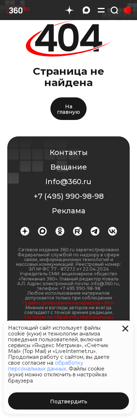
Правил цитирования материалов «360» (68, 303)
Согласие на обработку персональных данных (68, 319)
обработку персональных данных (45, 366)
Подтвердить (68, 401)
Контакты (69, 152)
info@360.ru (68, 181)
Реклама (68, 210)
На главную (68, 109)
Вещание (68, 167)
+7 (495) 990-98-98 (69, 196)
